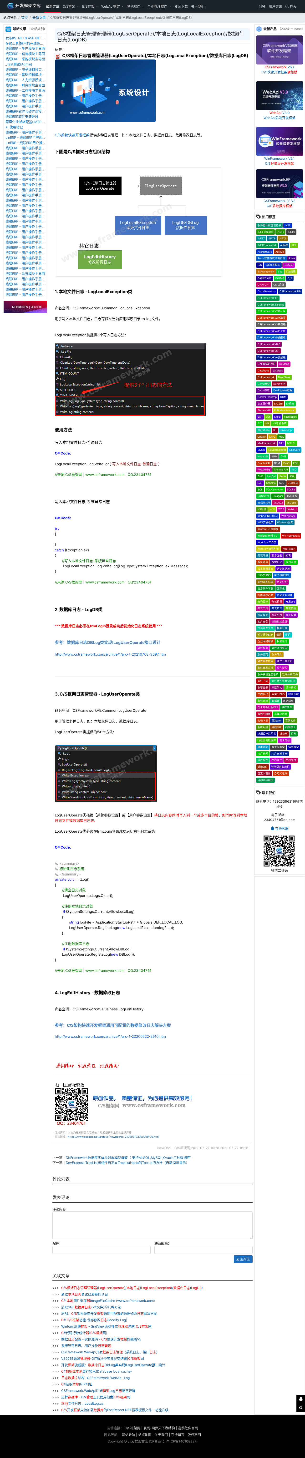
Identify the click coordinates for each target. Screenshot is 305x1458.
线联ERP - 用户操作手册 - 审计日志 (31, 200)
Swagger (278, 496)
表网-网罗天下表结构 (159, 1428)
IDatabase (264, 430)
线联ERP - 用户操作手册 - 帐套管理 (31, 164)
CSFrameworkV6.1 (269, 350)
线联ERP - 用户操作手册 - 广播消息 (31, 195)
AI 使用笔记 (14, 127)
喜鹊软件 (290, 720)
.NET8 (271, 238)
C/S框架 (69, 6)
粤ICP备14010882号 (182, 1441)
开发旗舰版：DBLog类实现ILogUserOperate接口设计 (112, 1365)
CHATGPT (264, 284)
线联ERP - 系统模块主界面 (25, 274)
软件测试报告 (279, 648)
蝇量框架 (293, 747)
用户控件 (263, 760)
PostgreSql (264, 469)
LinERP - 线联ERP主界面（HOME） (32, 137)
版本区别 (277, 555)
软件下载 (263, 680)
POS (295, 463)
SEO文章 (293, 482)
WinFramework (291, 535)
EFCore (278, 403)
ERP (260, 416)
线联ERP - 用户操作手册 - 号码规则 (31, 221)
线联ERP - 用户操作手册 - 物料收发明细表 (36, 258)
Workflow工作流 (267, 542)
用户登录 (275, 6)
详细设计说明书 (267, 733)
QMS (260, 476)
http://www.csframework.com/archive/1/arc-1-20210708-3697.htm (110, 654)
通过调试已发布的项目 (84, 1294)
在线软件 (277, 760)
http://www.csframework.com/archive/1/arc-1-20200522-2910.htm (110, 1036)
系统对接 (263, 727)
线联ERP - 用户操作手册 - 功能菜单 (31, 226)
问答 (261, 6)
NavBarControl (277, 449)
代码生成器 (264, 575)
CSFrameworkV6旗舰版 (272, 357)
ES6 (268, 416)
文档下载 (263, 720)
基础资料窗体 (285, 595)
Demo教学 (264, 384)
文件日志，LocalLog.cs (82, 1403)
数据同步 (288, 700)
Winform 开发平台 (268, 535)
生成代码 (263, 694)
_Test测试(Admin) (18, 64)
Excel (277, 416)
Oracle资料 (264, 463)
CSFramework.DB (290, 291)
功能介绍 (282, 581)
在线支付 (291, 760)
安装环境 (263, 555)
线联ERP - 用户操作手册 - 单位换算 (31, 106)
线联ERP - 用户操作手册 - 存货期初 (31, 132)
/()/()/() (132, 1288)
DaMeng (284, 364)
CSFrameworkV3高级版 (272, 324)
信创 (293, 733)
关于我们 (197, 6)
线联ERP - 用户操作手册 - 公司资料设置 (35, 205)
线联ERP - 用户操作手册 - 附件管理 (31, 96)
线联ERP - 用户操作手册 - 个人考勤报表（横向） (41, 279)
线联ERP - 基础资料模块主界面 (28, 75)
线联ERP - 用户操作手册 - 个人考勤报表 (35, 289)
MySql (261, 449)
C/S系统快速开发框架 (72, 135)
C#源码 (279, 278)
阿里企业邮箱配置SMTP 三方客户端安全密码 (38, 122)
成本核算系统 (265, 568)
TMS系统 (292, 496)
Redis (283, 476)
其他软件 (134, 6)
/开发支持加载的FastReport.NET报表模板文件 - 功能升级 (114, 1410)
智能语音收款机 (280, 766)
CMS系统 (278, 284)
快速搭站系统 (279, 621)
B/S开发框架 (272, 265)
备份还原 (263, 562)
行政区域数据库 (267, 740)
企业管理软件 (157, 6)
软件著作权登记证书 (269, 225)
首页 (24, 17)
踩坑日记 (277, 562)
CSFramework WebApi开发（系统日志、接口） (109, 1352)
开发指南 (291, 615)
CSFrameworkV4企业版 (272, 331)
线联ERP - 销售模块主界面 (25, 54)
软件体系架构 (290, 674)
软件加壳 (263, 654)
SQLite (291, 489)
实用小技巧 (278, 694)
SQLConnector (275, 489)
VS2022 (278, 502)
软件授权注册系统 (268, 674)
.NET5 (280, 231)
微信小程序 (264, 714)
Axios (292, 258)
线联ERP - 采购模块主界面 (25, 59)
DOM (283, 397)
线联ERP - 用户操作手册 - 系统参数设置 (35, 211)
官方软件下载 (265, 588)
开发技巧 (277, 608)
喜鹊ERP (277, 720)
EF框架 (290, 403)
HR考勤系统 (280, 423)
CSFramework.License (271, 304)
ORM (277, 463)
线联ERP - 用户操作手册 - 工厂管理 (31, 158)
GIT (260, 423)
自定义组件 (280, 773)
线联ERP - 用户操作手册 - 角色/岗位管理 (35, 247)
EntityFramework (284, 410)
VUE (272, 509)
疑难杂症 (263, 747)
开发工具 (263, 608)
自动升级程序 (265, 780)
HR (267, 423)
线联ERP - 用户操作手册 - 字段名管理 (33, 185)
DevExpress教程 (282, 390)
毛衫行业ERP (265, 634)
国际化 (281, 588)
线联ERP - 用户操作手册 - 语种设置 (31, 169)
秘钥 (279, 634)
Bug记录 (291, 271)
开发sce (290, 601)
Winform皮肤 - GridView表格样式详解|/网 (106, 1326)
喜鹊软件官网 (188, 1428)
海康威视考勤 (265, 595)
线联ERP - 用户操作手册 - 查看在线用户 (35, 148)
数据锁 (276, 700)
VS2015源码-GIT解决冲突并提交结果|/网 (102, 1358)
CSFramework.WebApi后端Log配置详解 (97, 1391)
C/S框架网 (132, 1428)
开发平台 (277, 615)
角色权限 (277, 601)
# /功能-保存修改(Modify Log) (94, 1320)
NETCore (294, 449)
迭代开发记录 (265, 581)
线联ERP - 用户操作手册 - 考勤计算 (31, 294)
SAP (260, 482)
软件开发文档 (265, 667)
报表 (288, 555)
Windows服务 (285, 522)
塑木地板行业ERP (268, 707)
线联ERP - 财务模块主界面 (25, 85)
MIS (281, 443)
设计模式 (291, 687)
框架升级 (282, 628)
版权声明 (194, 1435)
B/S (260, 265)
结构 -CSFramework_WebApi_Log (95, 1378)
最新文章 (52, 6)
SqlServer (263, 496)
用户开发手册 (279, 753)
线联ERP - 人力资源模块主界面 (28, 80)
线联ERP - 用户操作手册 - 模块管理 (31, 190)
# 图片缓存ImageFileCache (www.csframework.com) (108, 1301)
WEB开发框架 (266, 522)
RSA (292, 476)
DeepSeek (284, 377)
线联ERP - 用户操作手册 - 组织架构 (31, 237)
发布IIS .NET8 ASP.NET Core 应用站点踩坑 (38, 38)
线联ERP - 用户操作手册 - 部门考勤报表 (35, 284)
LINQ (272, 436)
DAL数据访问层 (267, 364)
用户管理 (263, 753)
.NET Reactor (265, 231)
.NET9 (282, 238)
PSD (294, 469)
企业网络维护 (265, 641)
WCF (281, 509)
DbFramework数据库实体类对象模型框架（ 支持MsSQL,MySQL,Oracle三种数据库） (129, 1158)
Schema (271, 482)
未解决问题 (280, 714)
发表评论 (243, 1259)
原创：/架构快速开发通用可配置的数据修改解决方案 (108, 1313)
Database (263, 370)
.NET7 (261, 238)
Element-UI (264, 410)
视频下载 (293, 694)
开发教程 (291, 608)
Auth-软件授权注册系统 (271, 258)
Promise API (281, 469)
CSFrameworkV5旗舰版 (271, 337)
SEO (281, 482)
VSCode (291, 502)
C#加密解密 (265, 278)
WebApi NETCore (268, 516)
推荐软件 (287, 707)
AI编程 (284, 245)
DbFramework (266, 377)
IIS (274, 430)
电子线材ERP (282, 575)
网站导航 (128, 1435)
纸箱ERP (263, 766)
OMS (283, 456)
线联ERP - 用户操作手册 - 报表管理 (31, 179)
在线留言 (177, 1435)
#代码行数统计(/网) (84, 1333)
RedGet (271, 476)
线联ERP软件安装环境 (21, 116)
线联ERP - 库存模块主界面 (25, 90)
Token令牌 (264, 502)
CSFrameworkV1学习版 (271, 311)
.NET (287, 225)
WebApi (292, 509)
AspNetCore (265, 251)
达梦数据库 (283, 568)
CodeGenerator (267, 291)
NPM (274, 456)
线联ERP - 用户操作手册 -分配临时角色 (34, 232)
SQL (260, 489)
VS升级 (262, 509)
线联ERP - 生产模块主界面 (25, 48)
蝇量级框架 (278, 747)
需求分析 (285, 740)
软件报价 (263, 648)
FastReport (290, 416)
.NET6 (291, 231)
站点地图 (145, 1435)
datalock (278, 370)
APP (293, 245)
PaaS (286, 463)
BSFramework (266, 271)
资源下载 (181, 6)
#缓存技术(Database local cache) (96, 1371)
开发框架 (263, 615)
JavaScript (286, 430)
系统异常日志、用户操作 (85, 1346)
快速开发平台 (265, 628)
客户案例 (263, 621)
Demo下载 (264, 390)
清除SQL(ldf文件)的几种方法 (90, 1307)
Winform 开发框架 (268, 529)
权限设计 (282, 641)
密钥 (287, 634)
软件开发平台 (285, 661)
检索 (292, 6)
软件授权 (282, 667)
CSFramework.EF (268, 298)
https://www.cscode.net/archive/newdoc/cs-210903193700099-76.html (113, 1136)
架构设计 (263, 601)
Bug (280, 271)
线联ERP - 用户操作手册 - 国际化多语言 (35, 174)
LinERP (262, 436)
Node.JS (263, 456)
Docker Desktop (267, 397)
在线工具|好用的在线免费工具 (27, 43)
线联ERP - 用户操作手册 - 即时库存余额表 (36, 263)
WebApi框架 (111, 6)
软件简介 (277, 654)
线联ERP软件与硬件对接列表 (26, 111)
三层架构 (277, 687)
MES (281, 436)
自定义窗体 (264, 773)
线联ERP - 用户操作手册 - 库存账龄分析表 (36, 268)
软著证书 (263, 687)
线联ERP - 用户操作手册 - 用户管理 (31, 242)
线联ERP (277, 727)
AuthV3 (279, 251)
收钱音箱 (263, 700)
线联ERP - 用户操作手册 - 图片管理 (31, 101)
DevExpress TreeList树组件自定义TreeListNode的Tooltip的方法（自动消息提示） (127, 1163)
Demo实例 (279, 384)
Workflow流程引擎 (268, 548)
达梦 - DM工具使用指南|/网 (95, 1397)
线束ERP (290, 727)
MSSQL (291, 443)
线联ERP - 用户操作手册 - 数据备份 (31, 153)
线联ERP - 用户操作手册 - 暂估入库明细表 (36, 253)
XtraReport (289, 548)
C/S (290, 278)
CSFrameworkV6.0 (269, 344)
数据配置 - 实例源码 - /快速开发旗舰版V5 (100, 1339)
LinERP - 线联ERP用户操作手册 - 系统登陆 (37, 143)
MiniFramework (266, 443)
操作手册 (291, 562)
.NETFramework (267, 245)
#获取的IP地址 (76, 1384)
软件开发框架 (265, 661)
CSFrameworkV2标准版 (271, 317)
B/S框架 (88, 6)
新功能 (283, 733)
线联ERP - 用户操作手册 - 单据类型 (31, 216)
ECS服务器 (264, 403)
